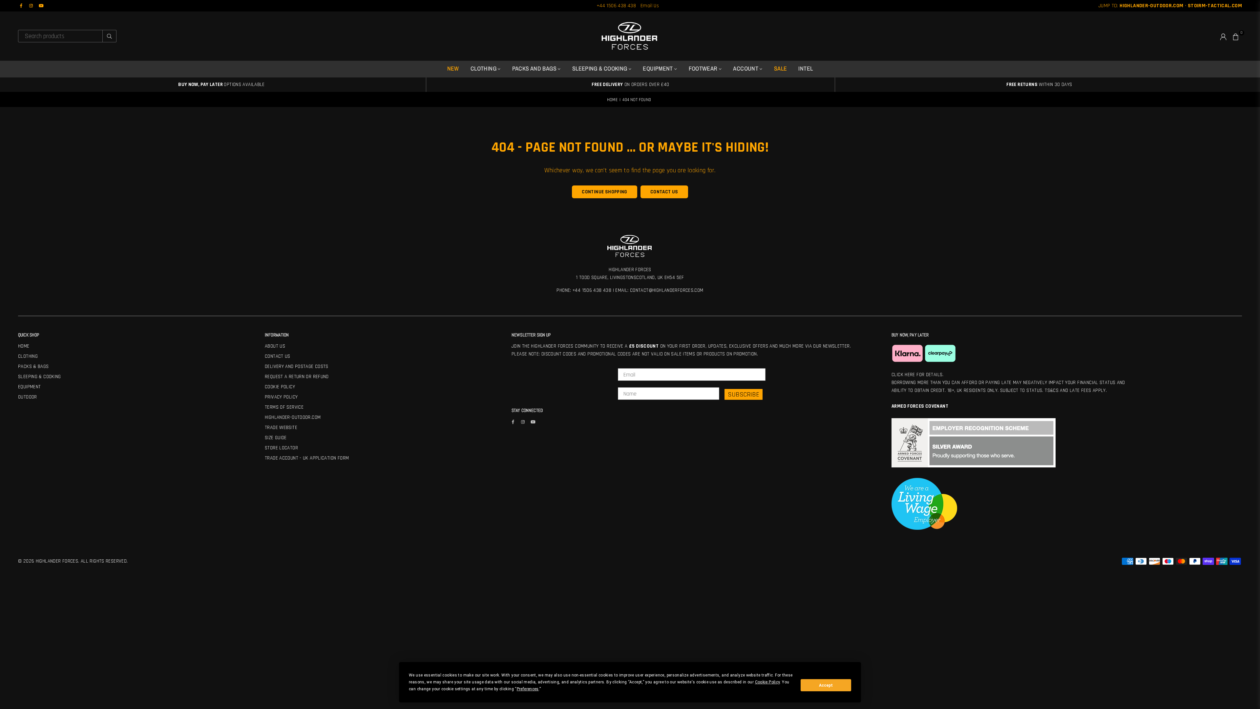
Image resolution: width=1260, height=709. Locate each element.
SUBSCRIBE (743, 394)
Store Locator (281, 448)
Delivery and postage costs (296, 366)
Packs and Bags (535, 68)
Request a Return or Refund (297, 377)
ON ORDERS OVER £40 (630, 84)
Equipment (658, 68)
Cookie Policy (280, 387)
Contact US (277, 356)
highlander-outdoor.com (293, 417)
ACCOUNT (746, 68)
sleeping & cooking (600, 68)
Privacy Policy (281, 397)
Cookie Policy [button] (767, 682)
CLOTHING (484, 68)
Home (612, 99)
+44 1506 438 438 (616, 5)
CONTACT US (664, 192)
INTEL (805, 68)
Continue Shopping (604, 192)
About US (275, 346)
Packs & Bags (33, 366)
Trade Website (281, 427)
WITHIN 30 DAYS (1039, 84)
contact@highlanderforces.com (667, 290)
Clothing (28, 356)
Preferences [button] (528, 689)
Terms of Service (284, 407)
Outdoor (27, 397)
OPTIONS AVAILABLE (221, 84)
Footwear (704, 68)
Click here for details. (918, 375)
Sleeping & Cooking (39, 377)
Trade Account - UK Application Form (307, 458)
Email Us (649, 5)
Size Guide (276, 438)
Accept (826, 685)
